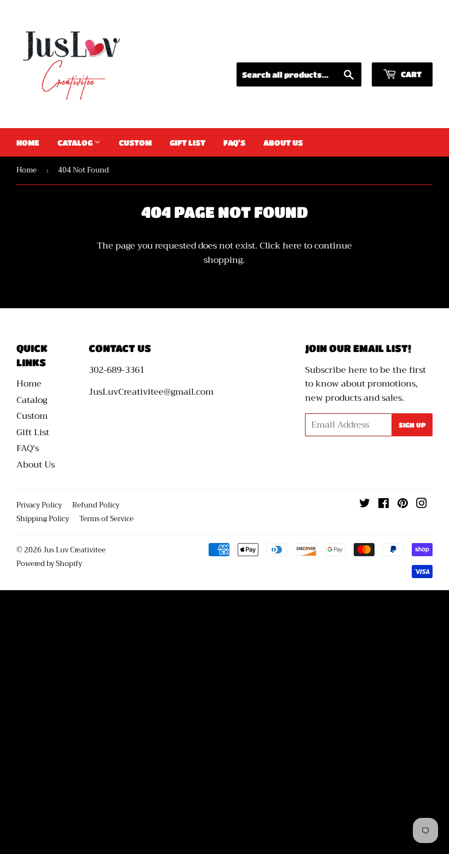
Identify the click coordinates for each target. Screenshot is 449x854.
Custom (135, 142)
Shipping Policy (42, 518)
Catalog (75, 142)
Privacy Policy (39, 505)
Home (27, 142)
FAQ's (234, 142)
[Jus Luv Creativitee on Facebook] (383, 504)
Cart (410, 74)
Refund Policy (95, 505)
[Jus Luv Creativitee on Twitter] (364, 504)
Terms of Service (106, 518)
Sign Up (412, 425)
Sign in (330, 48)
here (292, 245)
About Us (283, 142)
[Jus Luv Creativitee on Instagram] (421, 504)
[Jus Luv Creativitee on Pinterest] (402, 504)
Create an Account (397, 48)
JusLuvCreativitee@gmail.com (151, 392)
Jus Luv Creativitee (74, 550)
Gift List (187, 142)
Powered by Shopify (49, 563)
